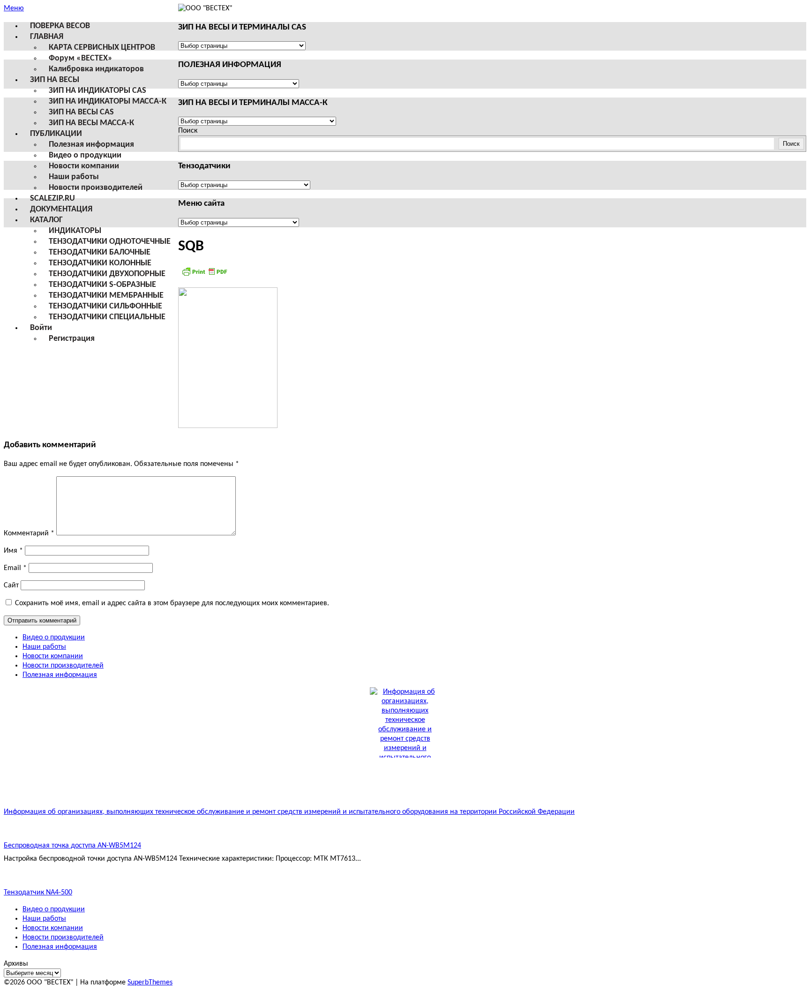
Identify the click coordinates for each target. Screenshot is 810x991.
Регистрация (72, 338)
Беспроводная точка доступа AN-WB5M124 (72, 845)
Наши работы (74, 177)
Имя (13, 551)
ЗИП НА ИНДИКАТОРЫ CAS (97, 90)
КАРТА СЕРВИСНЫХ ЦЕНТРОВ (102, 47)
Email (15, 568)
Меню (14, 8)
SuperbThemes (150, 982)
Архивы (16, 964)
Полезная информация (91, 144)
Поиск (187, 131)
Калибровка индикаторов (96, 69)
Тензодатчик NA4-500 (38, 892)
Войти (41, 327)
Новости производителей (95, 187)
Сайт (11, 585)
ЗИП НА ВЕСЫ (54, 79)
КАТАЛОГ (46, 220)
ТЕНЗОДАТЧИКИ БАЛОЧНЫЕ (99, 252)
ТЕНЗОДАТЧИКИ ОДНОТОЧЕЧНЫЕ (110, 241)
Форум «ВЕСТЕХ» (80, 58)
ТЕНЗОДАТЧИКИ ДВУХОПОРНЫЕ (107, 274)
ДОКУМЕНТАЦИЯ (61, 209)
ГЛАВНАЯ (46, 36)
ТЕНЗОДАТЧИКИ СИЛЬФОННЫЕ (105, 306)
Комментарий (29, 533)
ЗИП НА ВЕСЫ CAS (81, 112)
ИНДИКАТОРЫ (75, 230)
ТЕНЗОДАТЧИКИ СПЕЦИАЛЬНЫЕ (107, 317)
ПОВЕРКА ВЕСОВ (60, 26)
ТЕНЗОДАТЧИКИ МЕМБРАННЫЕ (106, 295)
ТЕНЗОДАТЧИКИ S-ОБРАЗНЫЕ (102, 284)
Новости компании (84, 166)
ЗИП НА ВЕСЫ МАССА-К (91, 123)
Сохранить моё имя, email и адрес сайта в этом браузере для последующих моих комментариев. (172, 603)
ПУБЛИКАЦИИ (56, 133)
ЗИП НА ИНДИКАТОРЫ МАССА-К (107, 101)
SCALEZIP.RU (52, 198)
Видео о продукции (85, 155)
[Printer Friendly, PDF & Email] (204, 275)
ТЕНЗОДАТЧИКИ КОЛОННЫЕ (100, 263)
